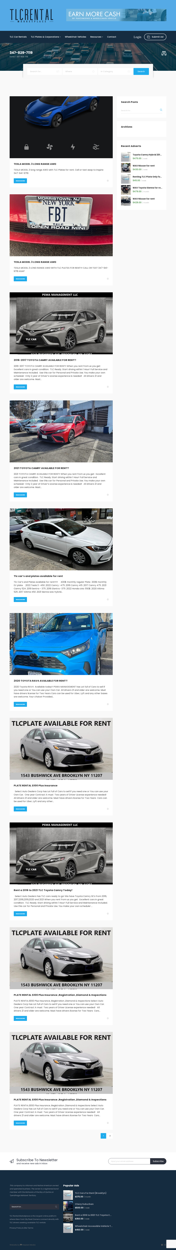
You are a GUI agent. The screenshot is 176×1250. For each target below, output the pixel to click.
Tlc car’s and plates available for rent (38, 576)
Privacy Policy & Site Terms (21, 1228)
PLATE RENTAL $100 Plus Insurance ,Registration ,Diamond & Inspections (60, 995)
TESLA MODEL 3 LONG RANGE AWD (35, 164)
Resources (96, 36)
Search (141, 71)
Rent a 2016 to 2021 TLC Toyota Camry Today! (43, 890)
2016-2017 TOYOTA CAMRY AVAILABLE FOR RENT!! (45, 360)
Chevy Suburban (84, 1204)
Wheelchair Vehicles (75, 36)
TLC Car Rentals (18, 36)
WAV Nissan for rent (144, 165)
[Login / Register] (137, 37)
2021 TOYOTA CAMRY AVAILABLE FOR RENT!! (41, 468)
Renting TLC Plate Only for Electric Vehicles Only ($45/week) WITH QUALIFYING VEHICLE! (147, 176)
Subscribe (158, 1161)
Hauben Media (28, 1245)
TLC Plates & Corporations (45, 36)
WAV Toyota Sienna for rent (147, 187)
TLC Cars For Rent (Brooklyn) (90, 1193)
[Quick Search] (164, 53)
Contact (111, 36)
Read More (20, 181)
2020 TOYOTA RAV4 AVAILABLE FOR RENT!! (41, 680)
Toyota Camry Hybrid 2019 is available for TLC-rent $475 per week (147, 154)
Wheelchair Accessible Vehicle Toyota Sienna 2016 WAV (94, 1226)
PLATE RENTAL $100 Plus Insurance (35, 785)
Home (12, 56)
